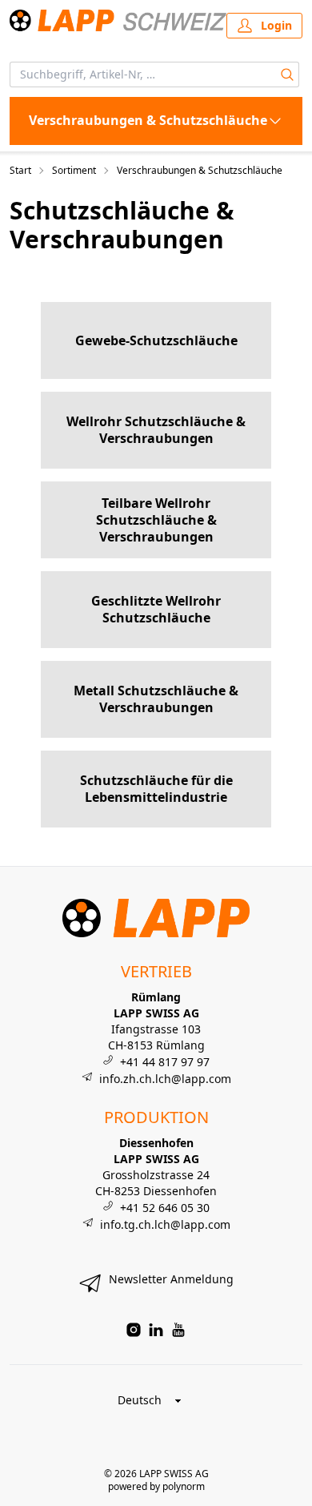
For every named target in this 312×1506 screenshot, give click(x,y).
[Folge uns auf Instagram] (133, 1330)
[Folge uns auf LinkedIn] (156, 1330)
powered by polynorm (156, 1486)
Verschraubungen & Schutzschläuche (199, 170)
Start (20, 170)
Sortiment (74, 170)
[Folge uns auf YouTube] (178, 1330)
